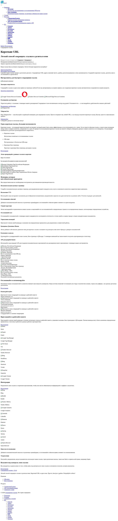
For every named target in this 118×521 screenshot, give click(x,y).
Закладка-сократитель (7, 91)
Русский (10, 506)
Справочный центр (10, 486)
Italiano (10, 511)
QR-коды (7, 479)
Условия (6, 497)
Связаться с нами (9, 489)
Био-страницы (8, 480)
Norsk (9, 515)
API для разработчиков (11, 488)
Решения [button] (6, 7)
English (10, 517)
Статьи (6, 15)
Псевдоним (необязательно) (9, 62)
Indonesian (11, 508)
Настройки (4, 71)
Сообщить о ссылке (10, 498)
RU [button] (5, 24)
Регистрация (8, 46)
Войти (2, 46)
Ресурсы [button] (6, 16)
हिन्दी (9, 514)
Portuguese (11, 505)
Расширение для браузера (8, 106)
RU (5, 500)
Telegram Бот (4, 119)
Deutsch (10, 509)
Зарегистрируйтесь (6, 70)
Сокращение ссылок (11, 492)
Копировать (28, 60)
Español (10, 512)
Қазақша (10, 519)
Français (10, 501)
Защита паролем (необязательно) (10, 63)
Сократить (20, 60)
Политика (7, 495)
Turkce (9, 503)
